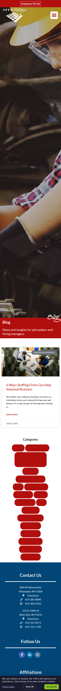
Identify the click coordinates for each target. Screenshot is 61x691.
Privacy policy (8, 687)
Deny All (29, 686)
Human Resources (36, 486)
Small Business (30, 533)
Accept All (52, 686)
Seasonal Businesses (30, 518)
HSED (18, 486)
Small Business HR (30, 541)
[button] (54, 15)
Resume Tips (30, 510)
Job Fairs (41, 494)
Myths (29, 461)
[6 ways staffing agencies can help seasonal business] (30, 361)
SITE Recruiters (30, 525)
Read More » (12, 414)
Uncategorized (30, 556)
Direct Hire (30, 471)
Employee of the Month (30, 479)
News (41, 502)
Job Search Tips (25, 502)
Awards (18, 447)
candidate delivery (37, 447)
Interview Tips (23, 494)
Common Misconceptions (30, 455)
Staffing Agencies (30, 549)
